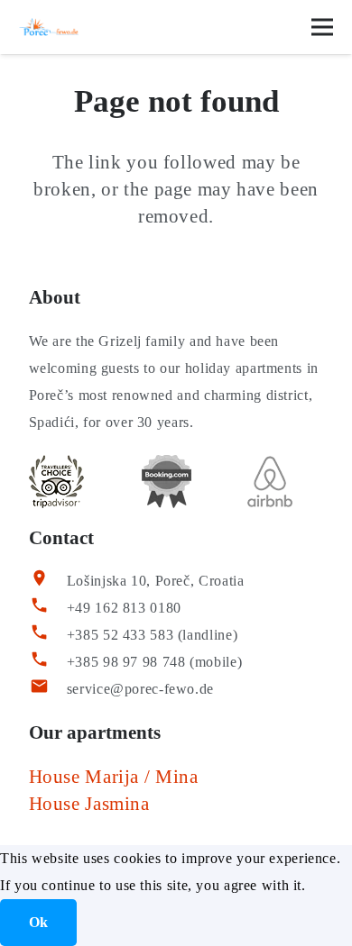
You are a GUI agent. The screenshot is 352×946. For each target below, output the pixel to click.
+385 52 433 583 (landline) (152, 634)
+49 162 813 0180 (124, 607)
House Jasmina (89, 803)
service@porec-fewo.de (140, 688)
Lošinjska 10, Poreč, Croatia (156, 580)
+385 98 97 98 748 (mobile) (154, 661)
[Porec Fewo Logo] (49, 27)
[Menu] (322, 27)
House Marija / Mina (114, 776)
